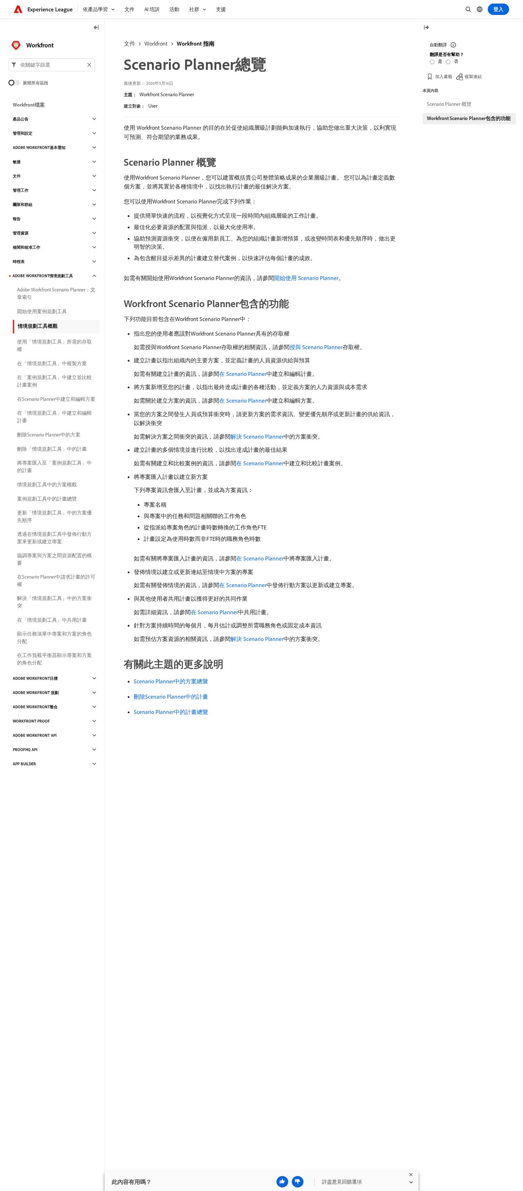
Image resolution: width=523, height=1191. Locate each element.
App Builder (24, 763)
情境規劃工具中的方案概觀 (47, 484)
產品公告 (20, 118)
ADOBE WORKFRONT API (35, 735)
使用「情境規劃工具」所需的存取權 (54, 345)
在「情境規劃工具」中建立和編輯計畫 (54, 417)
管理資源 (20, 233)
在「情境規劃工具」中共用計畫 (52, 620)
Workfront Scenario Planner (166, 94)
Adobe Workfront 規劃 (36, 692)
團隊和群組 (22, 204)
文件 (129, 43)
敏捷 (17, 161)
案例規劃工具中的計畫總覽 (47, 499)
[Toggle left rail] (96, 28)
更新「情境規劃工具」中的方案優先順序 (54, 516)
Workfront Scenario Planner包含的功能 (469, 118)
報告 (17, 218)
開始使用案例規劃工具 (42, 311)
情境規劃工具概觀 (38, 326)
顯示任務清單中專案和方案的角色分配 (54, 637)
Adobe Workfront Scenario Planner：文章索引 (56, 293)
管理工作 (20, 190)
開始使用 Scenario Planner (306, 277)
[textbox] (52, 64)
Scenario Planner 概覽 (449, 104)
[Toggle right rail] (426, 28)
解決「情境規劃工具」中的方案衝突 (54, 602)
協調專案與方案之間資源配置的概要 (54, 559)
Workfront (156, 43)
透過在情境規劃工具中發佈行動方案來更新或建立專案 (54, 538)
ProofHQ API (25, 749)
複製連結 (473, 76)
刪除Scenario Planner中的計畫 (171, 696)
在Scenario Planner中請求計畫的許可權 (56, 580)
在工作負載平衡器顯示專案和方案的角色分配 (54, 659)
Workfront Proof (31, 721)
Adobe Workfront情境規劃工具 (42, 275)
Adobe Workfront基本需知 (39, 147)
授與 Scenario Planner (316, 347)
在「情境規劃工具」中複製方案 (52, 363)
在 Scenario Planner (242, 373)
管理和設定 (22, 133)
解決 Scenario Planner (257, 436)
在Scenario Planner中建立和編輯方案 (56, 399)
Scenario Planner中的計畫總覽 (171, 711)
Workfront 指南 (196, 43)
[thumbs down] (297, 1181)
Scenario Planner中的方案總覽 (171, 681)
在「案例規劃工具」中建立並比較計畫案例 (54, 381)
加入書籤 (443, 76)
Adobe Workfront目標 (35, 678)
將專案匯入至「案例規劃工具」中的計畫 (54, 466)
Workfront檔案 (29, 105)
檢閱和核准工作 (26, 247)
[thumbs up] (282, 1181)
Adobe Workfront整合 (35, 706)
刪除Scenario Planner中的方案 (48, 434)
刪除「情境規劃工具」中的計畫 (52, 449)
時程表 (19, 261)
